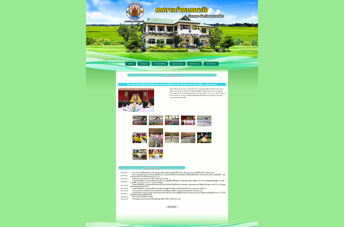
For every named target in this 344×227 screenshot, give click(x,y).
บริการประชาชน (211, 64)
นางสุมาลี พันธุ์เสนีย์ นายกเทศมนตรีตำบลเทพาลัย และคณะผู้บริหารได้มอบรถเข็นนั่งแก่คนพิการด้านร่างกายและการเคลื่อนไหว (169, 188)
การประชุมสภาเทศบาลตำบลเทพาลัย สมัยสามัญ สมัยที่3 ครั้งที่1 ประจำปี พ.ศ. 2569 (156, 199)
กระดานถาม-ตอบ (177, 64)
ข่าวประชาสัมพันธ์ (159, 64)
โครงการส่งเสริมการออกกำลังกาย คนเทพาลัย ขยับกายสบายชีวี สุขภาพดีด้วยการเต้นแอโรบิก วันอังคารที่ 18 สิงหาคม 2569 (167, 191)
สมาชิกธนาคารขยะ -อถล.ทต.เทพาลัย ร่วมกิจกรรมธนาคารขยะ (150, 179)
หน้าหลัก (130, 64)
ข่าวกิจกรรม (143, 64)
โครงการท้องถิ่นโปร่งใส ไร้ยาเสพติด (142, 197)
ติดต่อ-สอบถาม (194, 64)
